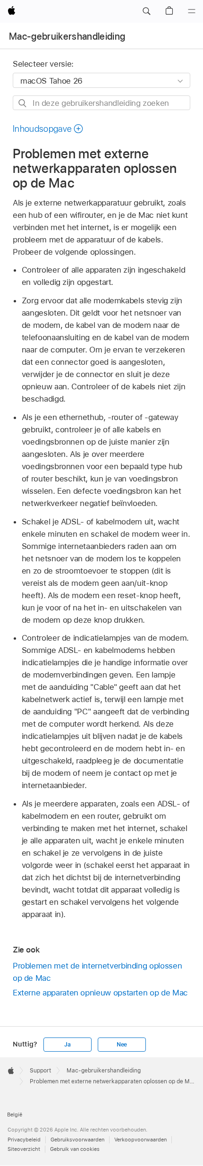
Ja (67, 1044)
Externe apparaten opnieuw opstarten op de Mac (100, 992)
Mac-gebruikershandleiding (67, 36)
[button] (146, 11)
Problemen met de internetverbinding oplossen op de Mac (97, 972)
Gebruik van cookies (75, 1149)
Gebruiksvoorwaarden (77, 1139)
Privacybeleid (24, 1139)
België (14, 1114)
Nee (122, 1044)
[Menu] (191, 11)
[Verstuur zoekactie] (23, 103)
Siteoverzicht (24, 1149)
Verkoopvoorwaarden (140, 1139)
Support (40, 1070)
